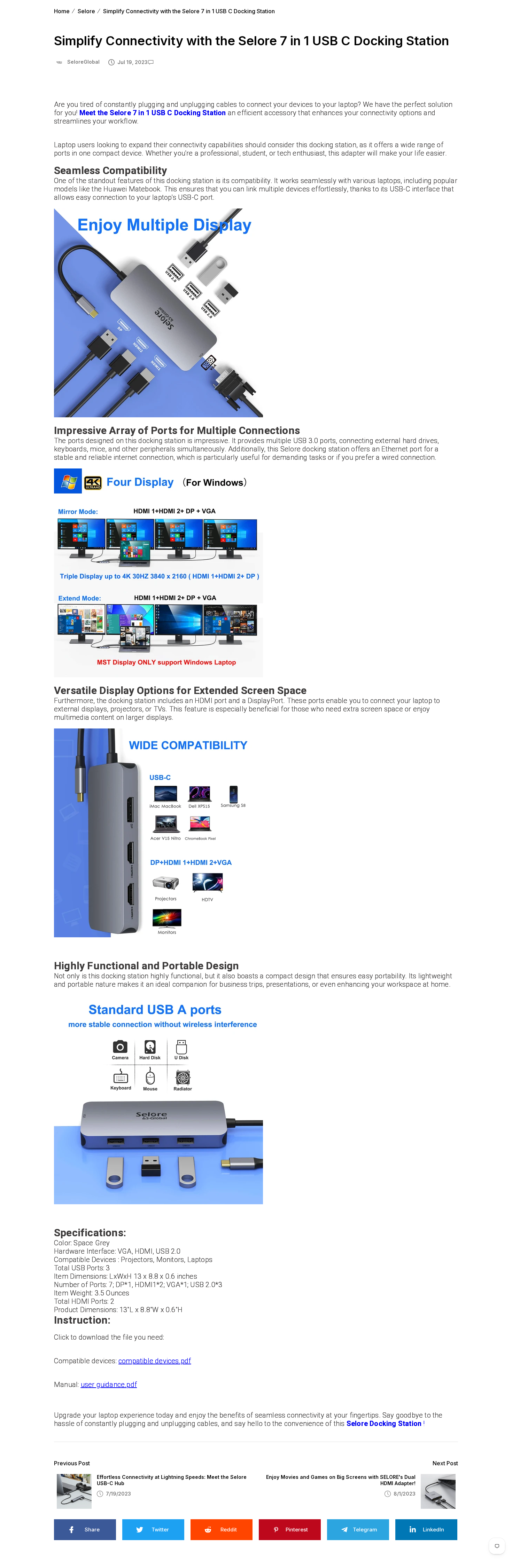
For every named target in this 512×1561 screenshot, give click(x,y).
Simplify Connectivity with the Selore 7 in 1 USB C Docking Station (189, 11)
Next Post (445, 1463)
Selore (86, 11)
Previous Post (72, 1463)
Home (62, 11)
